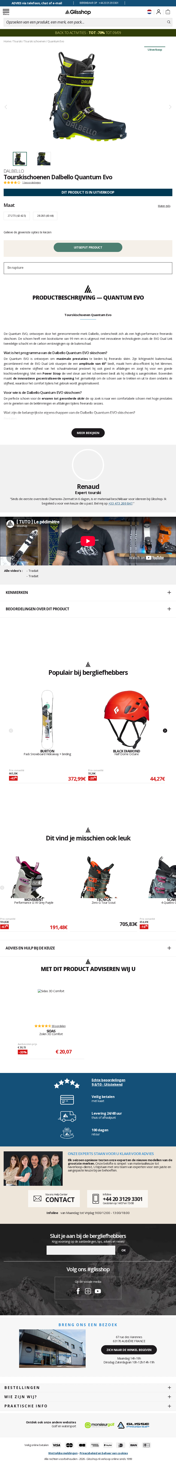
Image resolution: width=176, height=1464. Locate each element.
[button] (88, 592)
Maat (9, 205)
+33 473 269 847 (120, 503)
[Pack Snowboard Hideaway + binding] (47, 720)
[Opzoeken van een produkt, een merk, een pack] (169, 22)
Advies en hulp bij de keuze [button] (30, 948)
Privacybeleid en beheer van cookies (104, 1453)
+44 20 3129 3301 (123, 1198)
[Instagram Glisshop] (88, 1292)
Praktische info (26, 1406)
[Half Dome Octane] (127, 720)
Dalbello (14, 171)
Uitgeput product (88, 247)
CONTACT (59, 1199)
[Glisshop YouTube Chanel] (98, 1292)
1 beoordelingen (31, 182)
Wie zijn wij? (20, 1396)
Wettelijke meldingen (62, 1453)
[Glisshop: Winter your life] (78, 12)
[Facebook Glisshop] (78, 1292)
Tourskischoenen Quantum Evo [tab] (88, 315)
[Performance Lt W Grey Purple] (34, 876)
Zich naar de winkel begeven (129, 1350)
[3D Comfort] (51, 1004)
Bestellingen (22, 1387)
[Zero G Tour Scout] (104, 876)
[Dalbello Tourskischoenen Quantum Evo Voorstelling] (88, 96)
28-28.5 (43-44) (45, 216)
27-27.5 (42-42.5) (17, 216)
